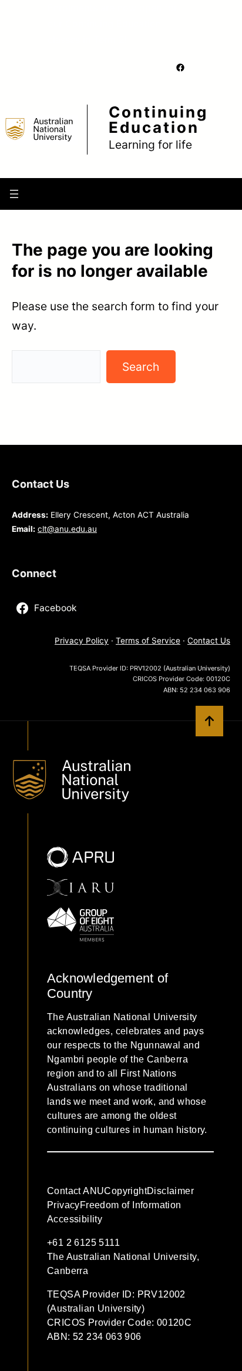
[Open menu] (14, 194)
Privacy (63, 1205)
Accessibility (74, 1219)
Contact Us (208, 640)
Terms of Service (148, 640)
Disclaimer (170, 1191)
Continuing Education (158, 119)
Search (140, 367)
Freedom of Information (131, 1205)
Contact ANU (75, 1191)
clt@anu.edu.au (67, 529)
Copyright (125, 1191)
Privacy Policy (82, 640)
